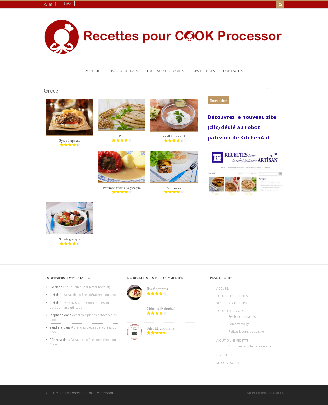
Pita (121, 136)
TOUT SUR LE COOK (230, 311)
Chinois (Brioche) (161, 308)
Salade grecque (69, 239)
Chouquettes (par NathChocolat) (86, 287)
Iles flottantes (157, 288)
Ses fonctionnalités (242, 316)
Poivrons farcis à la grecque (122, 187)
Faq (67, 3)
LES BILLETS (224, 355)
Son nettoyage (239, 324)
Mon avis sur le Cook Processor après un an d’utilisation (79, 305)
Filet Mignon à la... (162, 328)
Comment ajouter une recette (250, 346)
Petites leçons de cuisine (246, 331)
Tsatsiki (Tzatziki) (173, 136)
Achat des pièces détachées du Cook (90, 295)
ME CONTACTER (227, 362)
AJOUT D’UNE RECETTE (232, 340)
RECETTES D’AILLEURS (231, 303)
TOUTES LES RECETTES (232, 296)
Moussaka (174, 187)
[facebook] (55, 4)
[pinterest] (50, 4)
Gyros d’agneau (69, 140)
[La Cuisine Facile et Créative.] (164, 52)
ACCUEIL (222, 288)
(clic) (214, 127)
